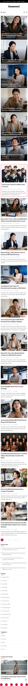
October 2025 (5, 611)
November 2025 (6, 607)
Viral (11, 1)
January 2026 (5, 600)
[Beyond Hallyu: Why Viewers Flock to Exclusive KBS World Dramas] (14, 52)
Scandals (19, 1)
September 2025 (6, 614)
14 (15, 539)
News (8, 1)
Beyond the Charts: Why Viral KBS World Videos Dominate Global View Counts (12, 35)
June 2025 (4, 624)
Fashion (23, 1)
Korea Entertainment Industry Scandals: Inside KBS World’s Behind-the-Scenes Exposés (14, 525)
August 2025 (5, 617)
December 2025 (6, 604)
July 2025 (4, 621)
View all (24, 657)
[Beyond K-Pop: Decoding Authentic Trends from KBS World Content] (14, 125)
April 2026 (4, 590)
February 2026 (5, 597)
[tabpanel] (14, 671)
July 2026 (4, 580)
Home (4, 1)
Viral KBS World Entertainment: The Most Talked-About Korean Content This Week (14, 456)
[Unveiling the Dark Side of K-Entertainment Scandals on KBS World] (14, 76)
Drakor (14, 1)
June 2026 (4, 584)
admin (4, 189)
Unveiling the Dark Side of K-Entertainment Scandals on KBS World (11, 86)
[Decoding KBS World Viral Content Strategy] (14, 149)
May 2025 (4, 627)
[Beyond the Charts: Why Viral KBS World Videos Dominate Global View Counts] (14, 28)
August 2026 (5, 577)
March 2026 (5, 594)
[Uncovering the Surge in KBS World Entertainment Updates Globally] (14, 100)
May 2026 (4, 587)
